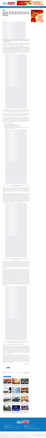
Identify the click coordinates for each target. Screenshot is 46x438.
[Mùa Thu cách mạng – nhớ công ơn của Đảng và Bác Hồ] (16, 381)
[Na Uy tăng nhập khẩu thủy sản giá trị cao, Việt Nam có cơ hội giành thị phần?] (16, 390)
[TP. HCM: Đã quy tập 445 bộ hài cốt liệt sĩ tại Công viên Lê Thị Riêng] (7, 408)
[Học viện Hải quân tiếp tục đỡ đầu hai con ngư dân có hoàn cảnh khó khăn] (7, 381)
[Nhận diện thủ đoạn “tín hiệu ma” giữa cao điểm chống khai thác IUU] (16, 399)
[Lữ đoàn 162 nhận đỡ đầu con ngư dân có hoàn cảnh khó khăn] (25, 408)
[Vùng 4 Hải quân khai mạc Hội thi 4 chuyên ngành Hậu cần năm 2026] (7, 390)
